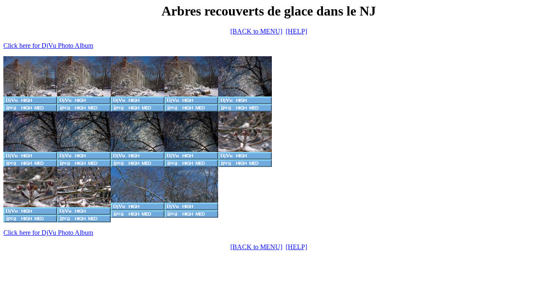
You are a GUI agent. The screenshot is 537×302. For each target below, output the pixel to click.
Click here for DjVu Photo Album (48, 45)
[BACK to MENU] (256, 31)
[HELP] (296, 31)
